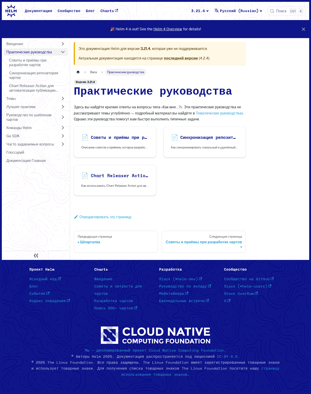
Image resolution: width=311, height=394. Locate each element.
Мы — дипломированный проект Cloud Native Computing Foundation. (155, 350)
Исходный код (43, 279)
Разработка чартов (113, 301)
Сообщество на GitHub (247, 279)
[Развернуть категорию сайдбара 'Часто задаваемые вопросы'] (63, 144)
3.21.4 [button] (198, 11)
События (37, 294)
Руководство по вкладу (183, 286)
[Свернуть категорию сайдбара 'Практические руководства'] (63, 52)
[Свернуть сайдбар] (36, 255)
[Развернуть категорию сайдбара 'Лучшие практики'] (63, 106)
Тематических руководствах (219, 113)
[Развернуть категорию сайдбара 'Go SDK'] (63, 136)
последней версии (181, 58)
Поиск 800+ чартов (113, 308)
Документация (38, 11)
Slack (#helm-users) (245, 286)
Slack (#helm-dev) (178, 279)
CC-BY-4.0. (228, 356)
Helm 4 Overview (167, 29)
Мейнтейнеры (171, 294)
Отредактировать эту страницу (105, 217)
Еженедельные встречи (182, 301)
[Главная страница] (78, 72)
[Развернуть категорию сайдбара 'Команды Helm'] (63, 127)
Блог (90, 11)
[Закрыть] (303, 29)
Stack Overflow (239, 294)
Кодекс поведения (47, 301)
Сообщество (69, 11)
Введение (103, 279)
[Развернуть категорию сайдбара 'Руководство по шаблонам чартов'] (63, 117)
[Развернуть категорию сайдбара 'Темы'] (63, 98)
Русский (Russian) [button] (239, 11)
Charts (107, 11)
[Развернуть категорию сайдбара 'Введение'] (63, 43)
